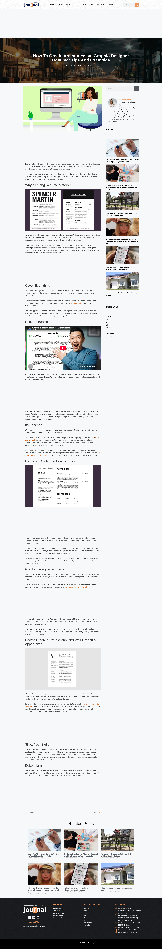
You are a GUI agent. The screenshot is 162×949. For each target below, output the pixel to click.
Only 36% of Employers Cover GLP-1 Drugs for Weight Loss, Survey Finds (44, 855)
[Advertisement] (81, 23)
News (68, 5)
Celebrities (100, 5)
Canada (111, 5)
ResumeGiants (76, 303)
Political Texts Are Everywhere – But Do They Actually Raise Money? (79, 889)
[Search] (137, 5)
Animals (53, 5)
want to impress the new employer (77, 587)
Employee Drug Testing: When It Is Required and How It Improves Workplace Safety (121, 187)
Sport (91, 5)
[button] (29, 917)
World (84, 5)
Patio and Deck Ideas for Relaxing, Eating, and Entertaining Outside (117, 855)
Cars (61, 5)
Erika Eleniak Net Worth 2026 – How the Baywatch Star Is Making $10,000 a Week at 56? (122, 241)
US (75, 5)
